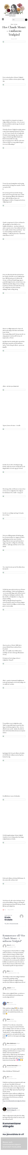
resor (12, 24)
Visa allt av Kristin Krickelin (11, 923)
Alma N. (9, 945)
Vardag (15, 24)
